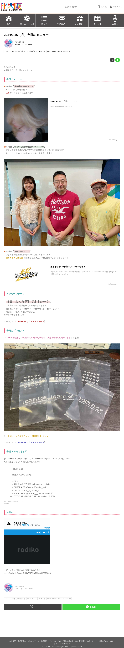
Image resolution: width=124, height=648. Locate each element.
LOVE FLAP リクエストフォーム (30, 321)
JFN (111, 641)
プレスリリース (33, 641)
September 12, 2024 (46, 496)
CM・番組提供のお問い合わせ (86, 641)
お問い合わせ (103, 641)
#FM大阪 (49, 493)
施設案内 (44, 641)
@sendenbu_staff (41, 484)
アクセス (52, 641)
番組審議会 (22, 641)
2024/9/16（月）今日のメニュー (26, 34)
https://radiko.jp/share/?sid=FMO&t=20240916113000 (27, 573)
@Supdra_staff (39, 487)
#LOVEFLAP (24, 475)
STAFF (17, 44)
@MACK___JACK (35, 493)
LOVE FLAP (27, 44)
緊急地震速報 (68, 641)
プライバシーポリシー (62, 644)
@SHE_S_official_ (29, 490)
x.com (6, 504)
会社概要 (12, 641)
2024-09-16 (19, 42)
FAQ (60, 641)
